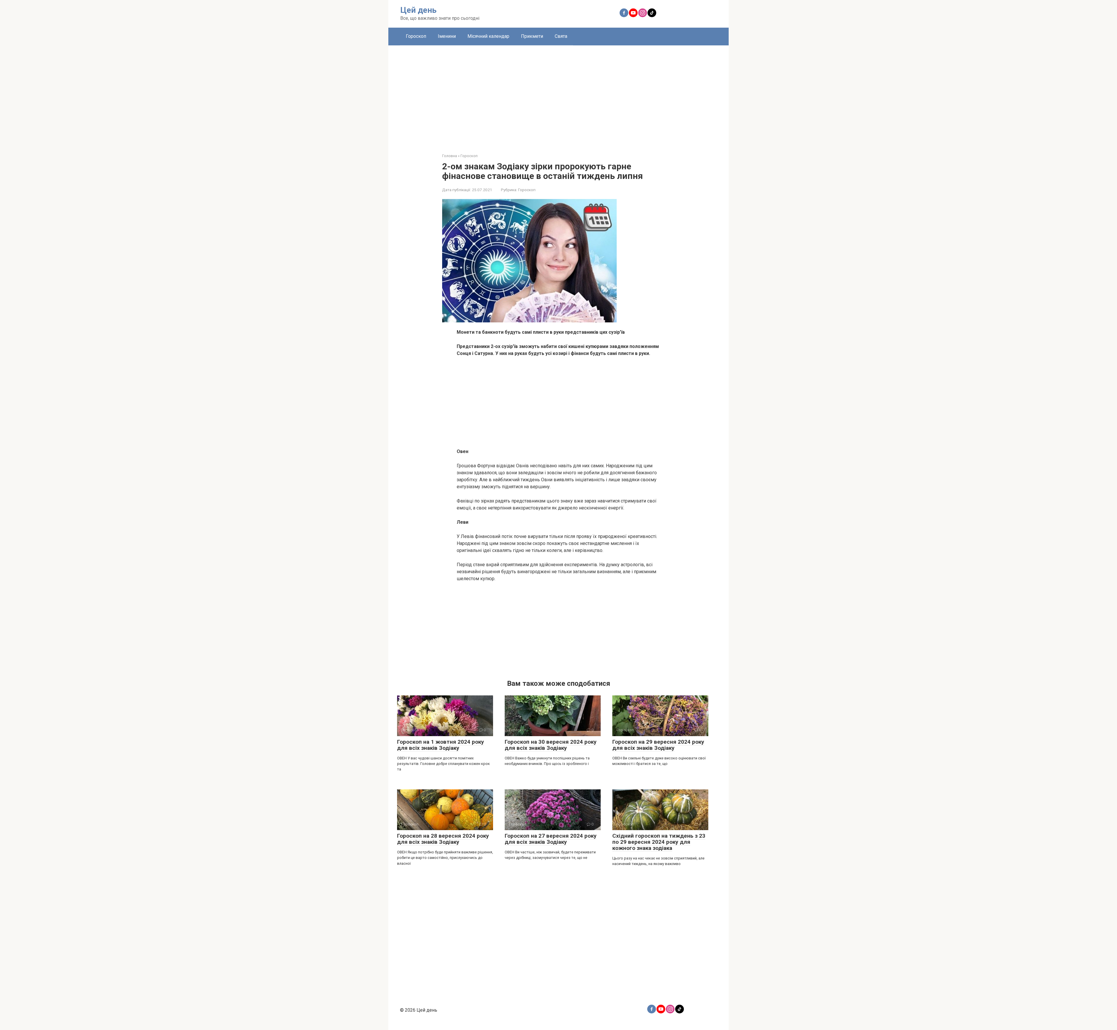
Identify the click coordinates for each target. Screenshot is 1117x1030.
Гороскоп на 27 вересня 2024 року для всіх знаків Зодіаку (551, 838)
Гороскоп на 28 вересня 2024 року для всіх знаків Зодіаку (443, 838)
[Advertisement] (558, 95)
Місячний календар (488, 36)
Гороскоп (416, 36)
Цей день (418, 10)
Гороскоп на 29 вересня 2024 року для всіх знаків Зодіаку (658, 744)
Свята (561, 36)
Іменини (447, 36)
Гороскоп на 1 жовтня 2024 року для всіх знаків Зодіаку (440, 744)
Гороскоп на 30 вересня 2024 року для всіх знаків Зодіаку (551, 744)
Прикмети (532, 36)
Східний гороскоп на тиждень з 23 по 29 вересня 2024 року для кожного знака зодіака (658, 841)
